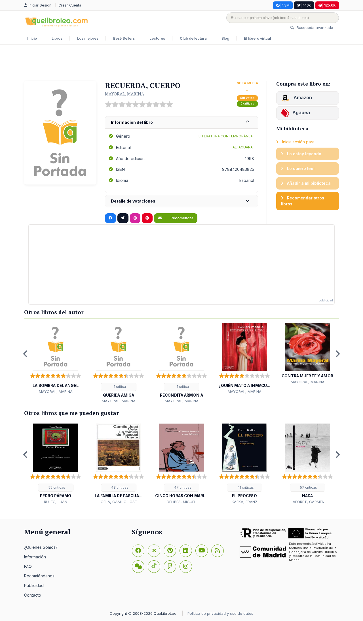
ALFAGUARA (243, 147)
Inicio (32, 38)
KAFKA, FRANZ (245, 501)
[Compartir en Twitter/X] (122, 218)
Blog (225, 38)
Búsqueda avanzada (314, 27)
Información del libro (132, 122)
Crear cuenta (69, 5)
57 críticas (308, 487)
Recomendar (181, 218)
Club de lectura (193, 38)
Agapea (301, 112)
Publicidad (34, 585)
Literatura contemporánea (226, 136)
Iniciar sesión (40, 5)
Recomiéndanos (39, 575)
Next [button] (337, 354)
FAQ (28, 566)
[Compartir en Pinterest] (147, 218)
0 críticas (247, 103)
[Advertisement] (181, 63)
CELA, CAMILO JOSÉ (119, 501)
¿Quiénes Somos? (41, 547)
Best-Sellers (124, 38)
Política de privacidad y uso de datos (220, 613)
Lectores (157, 38)
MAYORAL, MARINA (124, 94)
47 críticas (182, 487)
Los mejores (87, 38)
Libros (57, 38)
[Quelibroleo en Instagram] (135, 218)
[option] (55, 358)
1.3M (286, 5)
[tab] (181, 122)
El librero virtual (257, 38)
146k (307, 5)
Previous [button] (25, 354)
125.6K (330, 5)
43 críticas (119, 487)
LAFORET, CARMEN (307, 501)
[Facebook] (138, 551)
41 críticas (245, 487)
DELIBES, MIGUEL (181, 501)
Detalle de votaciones (133, 201)
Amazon (302, 97)
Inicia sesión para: (298, 141)
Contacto (32, 595)
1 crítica (119, 386)
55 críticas (56, 487)
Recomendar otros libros (302, 201)
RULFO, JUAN (55, 501)
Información (35, 556)
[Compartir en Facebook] (110, 218)
